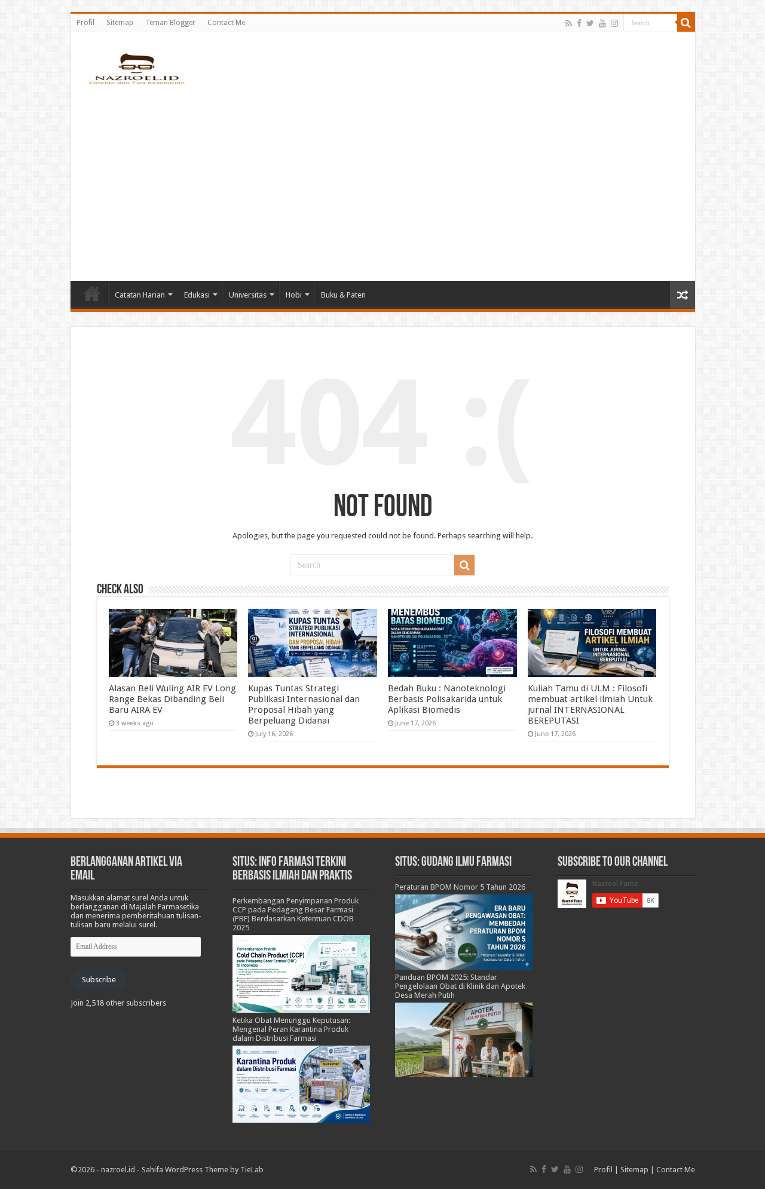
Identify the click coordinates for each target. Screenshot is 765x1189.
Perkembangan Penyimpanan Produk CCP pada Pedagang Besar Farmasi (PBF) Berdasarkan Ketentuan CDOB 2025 (295, 914)
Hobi (294, 294)
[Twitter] (590, 23)
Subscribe (99, 979)
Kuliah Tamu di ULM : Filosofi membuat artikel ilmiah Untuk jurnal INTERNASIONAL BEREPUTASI (590, 704)
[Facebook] (579, 23)
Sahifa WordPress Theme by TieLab (203, 1169)
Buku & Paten (343, 294)
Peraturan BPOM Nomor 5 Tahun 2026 (460, 886)
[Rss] (568, 23)
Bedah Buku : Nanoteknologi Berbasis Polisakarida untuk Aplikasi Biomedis (447, 699)
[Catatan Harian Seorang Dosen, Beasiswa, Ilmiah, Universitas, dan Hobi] (136, 68)
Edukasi (197, 294)
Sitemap (119, 23)
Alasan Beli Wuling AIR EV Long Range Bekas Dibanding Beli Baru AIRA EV (172, 699)
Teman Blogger (170, 23)
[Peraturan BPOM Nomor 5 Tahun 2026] (464, 931)
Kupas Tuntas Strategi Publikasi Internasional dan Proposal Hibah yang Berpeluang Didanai (304, 704)
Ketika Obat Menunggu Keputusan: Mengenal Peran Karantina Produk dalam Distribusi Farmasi (291, 1029)
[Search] (686, 23)
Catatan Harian (140, 294)
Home (92, 293)
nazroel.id (118, 1169)
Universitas (248, 294)
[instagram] (614, 23)
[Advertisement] (382, 179)
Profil (85, 23)
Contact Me (226, 23)
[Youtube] (602, 23)
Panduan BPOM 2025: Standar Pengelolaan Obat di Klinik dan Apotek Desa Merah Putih (460, 986)
